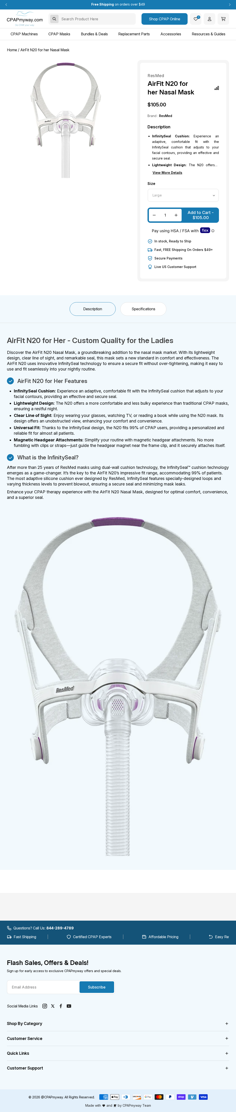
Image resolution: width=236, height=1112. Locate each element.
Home (12, 50)
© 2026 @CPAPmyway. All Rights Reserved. (62, 1097)
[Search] (54, 19)
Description (92, 309)
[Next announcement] (230, 4)
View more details (167, 173)
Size (152, 183)
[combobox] (92, 19)
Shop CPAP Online (164, 19)
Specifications (143, 309)
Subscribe (97, 987)
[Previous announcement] (6, 4)
